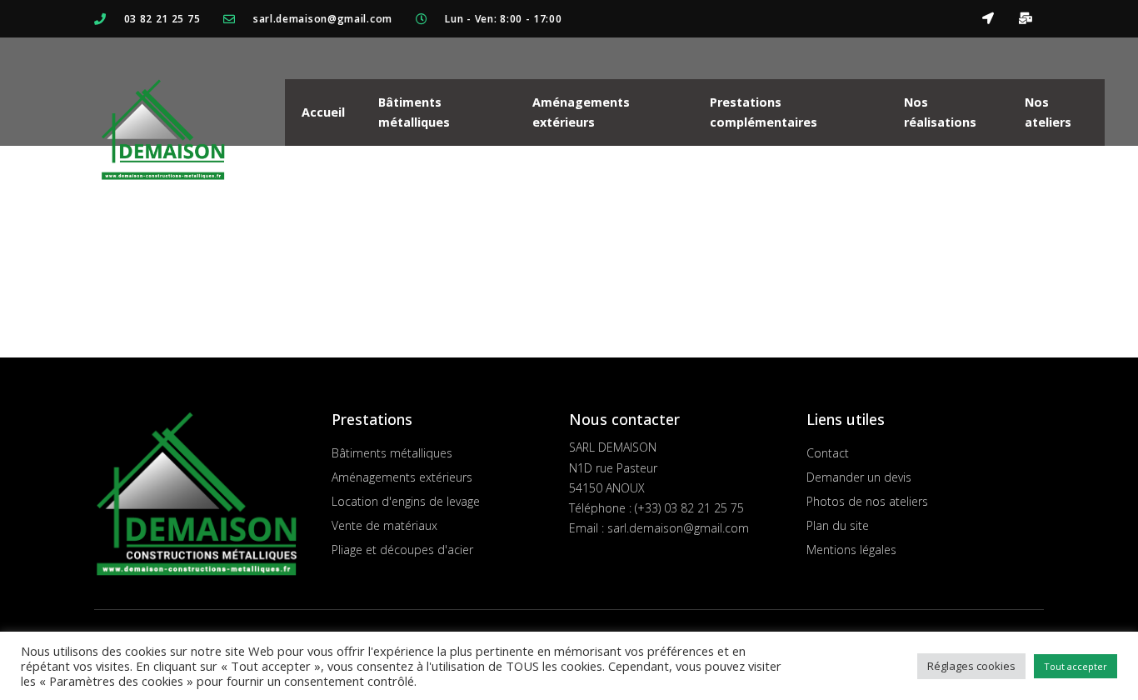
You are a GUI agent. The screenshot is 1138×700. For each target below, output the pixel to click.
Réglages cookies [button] (971, 665)
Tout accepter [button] (1075, 666)
